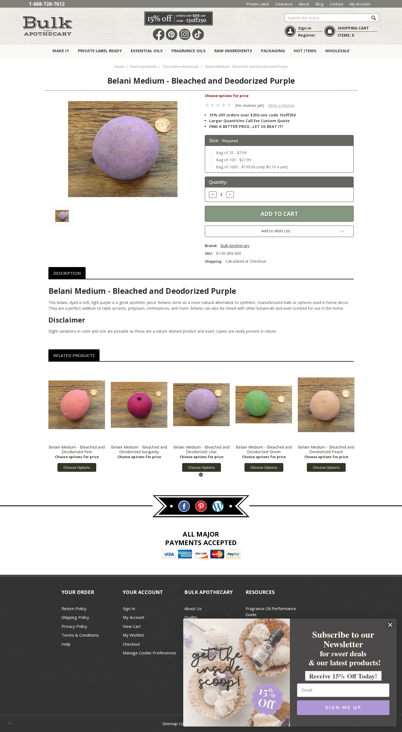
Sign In (129, 608)
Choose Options (76, 467)
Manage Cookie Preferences (149, 652)
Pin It (171, 34)
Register (306, 35)
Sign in (304, 28)
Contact (336, 4)
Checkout (131, 644)
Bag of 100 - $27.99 (233, 159)
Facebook (158, 34)
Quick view (77, 404)
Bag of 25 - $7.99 (231, 152)
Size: (223, 140)
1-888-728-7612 (47, 4)
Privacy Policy (74, 626)
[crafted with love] (10, 721)
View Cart (132, 626)
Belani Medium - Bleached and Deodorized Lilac (201, 449)
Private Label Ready (100, 50)
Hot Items (305, 50)
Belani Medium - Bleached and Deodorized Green (264, 449)
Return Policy (74, 608)
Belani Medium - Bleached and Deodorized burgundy (139, 449)
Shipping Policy (75, 617)
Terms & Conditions (80, 635)
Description (67, 273)
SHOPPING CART (353, 28)
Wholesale (337, 50)
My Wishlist (133, 635)
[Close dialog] (390, 625)
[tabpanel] (77, 419)
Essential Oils (147, 50)
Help (66, 644)
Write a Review (281, 105)
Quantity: (218, 182)
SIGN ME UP (343, 708)
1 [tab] (201, 475)
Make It (61, 50)
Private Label (257, 4)
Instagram (185, 34)
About (304, 4)
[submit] (373, 17)
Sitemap (170, 723)
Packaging (273, 50)
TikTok (198, 34)
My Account (360, 4)
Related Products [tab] (74, 355)
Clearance (284, 4)
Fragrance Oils (188, 50)
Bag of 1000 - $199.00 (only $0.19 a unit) (252, 166)
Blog (319, 4)
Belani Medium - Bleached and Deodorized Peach (326, 449)
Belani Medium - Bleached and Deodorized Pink (77, 449)
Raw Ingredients (233, 50)
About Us (193, 608)
